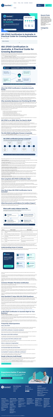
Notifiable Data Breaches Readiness (30, 404)
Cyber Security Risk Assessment (13, 412)
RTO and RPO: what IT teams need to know (46, 24)
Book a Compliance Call (6, 363)
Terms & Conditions (13, 415)
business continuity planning (29, 309)
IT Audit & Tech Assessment (3, 410)
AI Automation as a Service (21, 401)
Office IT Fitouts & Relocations (46, 405)
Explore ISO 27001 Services (17, 363)
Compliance (29, 398)
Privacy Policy (17, 415)
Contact (14, 391)
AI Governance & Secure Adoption (22, 406)
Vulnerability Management (12, 404)
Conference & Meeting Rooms (47, 406)
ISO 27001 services (14, 309)
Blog (8, 38)
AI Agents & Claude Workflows (21, 404)
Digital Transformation (38, 405)
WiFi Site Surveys (46, 402)
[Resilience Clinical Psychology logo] (6, 387)
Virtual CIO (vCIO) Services (5, 403)
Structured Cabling (47, 403)
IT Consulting (3, 402)
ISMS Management (30, 402)
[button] (16, 2)
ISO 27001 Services (30, 401)
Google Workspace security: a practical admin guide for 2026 (46, 19)
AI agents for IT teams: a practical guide (45, 23)
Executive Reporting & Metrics (4, 408)
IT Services (3, 398)
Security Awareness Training (13, 407)
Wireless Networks (46, 401)
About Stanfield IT (16, 387)
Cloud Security (12, 410)
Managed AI (21, 398)
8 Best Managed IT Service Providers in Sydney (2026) (45, 17)
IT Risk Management (4, 405)
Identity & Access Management (12, 409)
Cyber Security (13, 398)
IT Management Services (5, 401)
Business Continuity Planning (38, 404)
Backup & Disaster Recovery (38, 402)
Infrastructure (47, 398)
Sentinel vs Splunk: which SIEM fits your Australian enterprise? (46, 21)
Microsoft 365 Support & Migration (39, 400)
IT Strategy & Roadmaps (5, 404)
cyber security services (20, 309)
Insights (14, 390)
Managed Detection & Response (13, 401)
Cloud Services (38, 398)
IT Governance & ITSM (4, 406)
